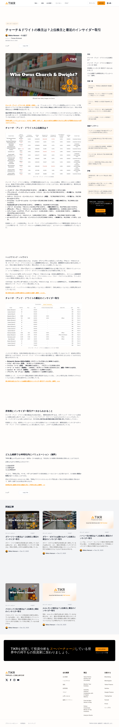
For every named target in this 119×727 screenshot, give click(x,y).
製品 (36, 3)
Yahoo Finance (109, 684)
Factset (107, 700)
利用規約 (22, 723)
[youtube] (18, 680)
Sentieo (107, 688)
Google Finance (109, 692)
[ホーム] (10, 3)
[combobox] (110, 3)
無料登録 (101, 3)
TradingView (108, 696)
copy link (25, 46)
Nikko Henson (13, 35)
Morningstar (108, 680)
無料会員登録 (100, 210)
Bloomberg (108, 677)
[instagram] (14, 680)
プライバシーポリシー (11, 723)
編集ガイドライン (67, 700)
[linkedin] (17, 46)
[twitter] (11, 46)
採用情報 (65, 688)
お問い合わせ (66, 696)
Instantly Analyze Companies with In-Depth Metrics (88, 693)
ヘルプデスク (66, 680)
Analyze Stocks (88, 715)
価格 (42, 3)
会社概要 (49, 3)
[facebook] (14, 46)
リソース (58, 3)
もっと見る (108, 707)
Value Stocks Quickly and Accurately (87, 678)
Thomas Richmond (16, 38)
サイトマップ (31, 723)
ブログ (66, 3)
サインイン (92, 3)
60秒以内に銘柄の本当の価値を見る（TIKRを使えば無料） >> (25, 485)
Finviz (106, 703)
